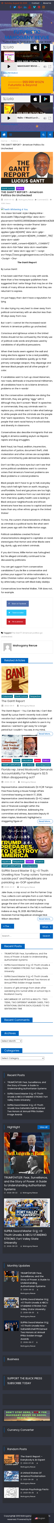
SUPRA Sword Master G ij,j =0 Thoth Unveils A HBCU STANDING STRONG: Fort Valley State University (27, 968)
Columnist (7, 696)
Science (39, 861)
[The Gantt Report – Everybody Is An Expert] (11, 1460)
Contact (35, 3)
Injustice (6, 861)
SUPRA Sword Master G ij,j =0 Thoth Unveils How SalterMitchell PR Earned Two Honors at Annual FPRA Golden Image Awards (27, 979)
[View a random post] (50, 135)
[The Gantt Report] (27, 679)
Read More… (45, 733)
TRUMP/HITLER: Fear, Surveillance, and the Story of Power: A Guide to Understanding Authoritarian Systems (25, 956)
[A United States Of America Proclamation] (11, 1476)
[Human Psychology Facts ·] (11, 1492)
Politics (20, 188)
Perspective (35, 696)
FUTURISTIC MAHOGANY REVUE (27, 35)
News (37, 760)
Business (6, 760)
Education (27, 760)
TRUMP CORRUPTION (11, 765)
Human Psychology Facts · (35, 1489)
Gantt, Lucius (8, 188)
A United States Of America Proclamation (33, 1474)
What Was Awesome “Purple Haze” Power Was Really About (47, 927)
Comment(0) (42, 199)
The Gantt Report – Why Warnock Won (9, 926)
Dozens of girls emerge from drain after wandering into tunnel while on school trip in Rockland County (27, 991)
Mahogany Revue (26, 199)
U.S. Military (28, 765)
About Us (47, 3)
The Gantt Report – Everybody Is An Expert (33, 1458)
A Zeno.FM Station (9, 73)
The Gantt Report (13, 701)
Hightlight (13, 1127)
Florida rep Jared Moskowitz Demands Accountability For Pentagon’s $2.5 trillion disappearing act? (27, 773)
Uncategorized (43, 765)
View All (43, 1127)
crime (16, 760)
